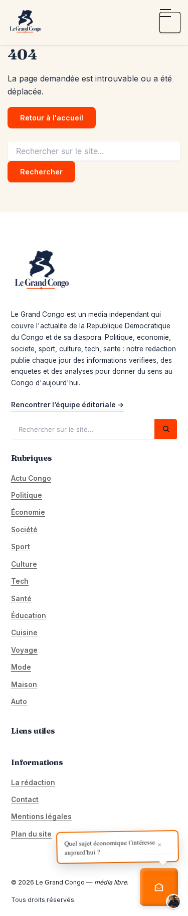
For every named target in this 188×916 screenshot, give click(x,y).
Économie (28, 512)
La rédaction (33, 783)
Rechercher (41, 171)
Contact (25, 800)
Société (24, 530)
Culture (24, 564)
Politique (26, 495)
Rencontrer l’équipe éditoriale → (67, 405)
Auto (19, 702)
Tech (20, 581)
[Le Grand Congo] (25, 22)
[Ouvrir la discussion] (159, 887)
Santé (21, 599)
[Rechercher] (165, 429)
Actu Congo (31, 478)
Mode (21, 667)
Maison (24, 685)
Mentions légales (41, 817)
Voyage (24, 650)
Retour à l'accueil (51, 117)
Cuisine (24, 633)
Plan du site (31, 834)
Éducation (28, 616)
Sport (20, 547)
